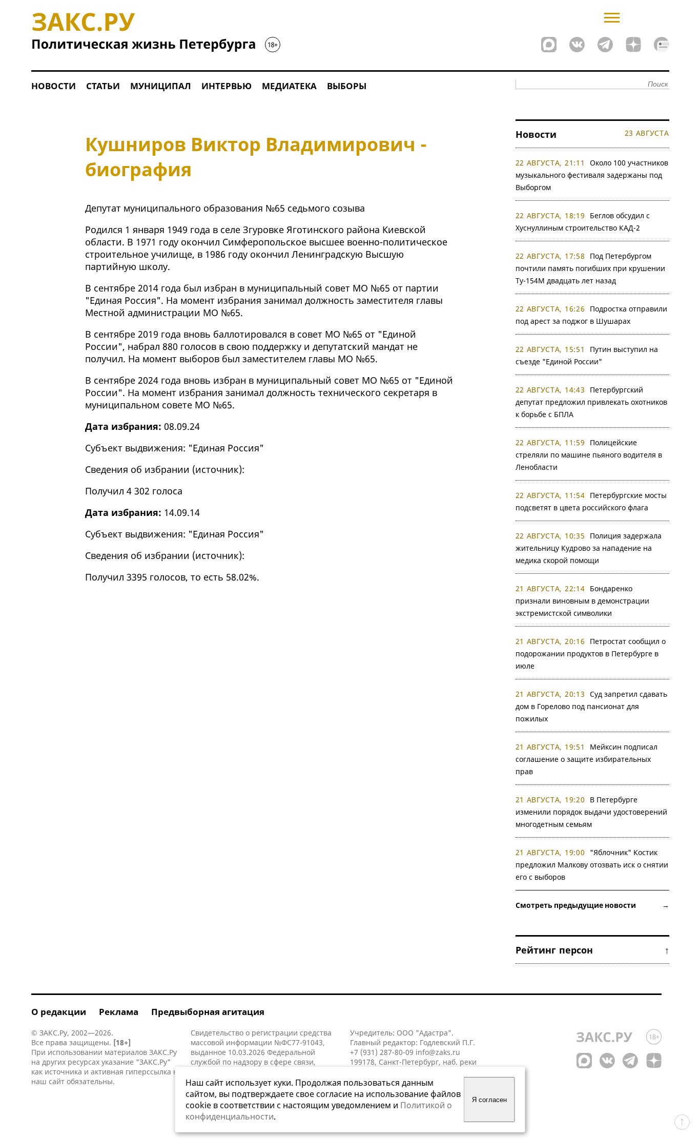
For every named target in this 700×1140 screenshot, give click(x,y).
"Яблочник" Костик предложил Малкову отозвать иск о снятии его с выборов (592, 864)
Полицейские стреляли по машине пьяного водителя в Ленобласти (589, 455)
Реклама (118, 1012)
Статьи (103, 86)
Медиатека (289, 86)
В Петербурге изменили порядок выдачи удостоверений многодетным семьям (591, 812)
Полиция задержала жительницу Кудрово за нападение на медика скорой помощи (589, 548)
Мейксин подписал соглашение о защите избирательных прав (587, 759)
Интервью (226, 86)
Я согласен (489, 1100)
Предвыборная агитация (207, 1012)
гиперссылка (148, 1071)
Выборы (346, 86)
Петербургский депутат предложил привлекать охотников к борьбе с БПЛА (591, 402)
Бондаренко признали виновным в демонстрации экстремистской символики (582, 601)
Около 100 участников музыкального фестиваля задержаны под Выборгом (592, 175)
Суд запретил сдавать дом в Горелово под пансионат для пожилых (592, 706)
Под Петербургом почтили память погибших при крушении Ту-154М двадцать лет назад (590, 268)
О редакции (58, 1012)
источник (217, 469)
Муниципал (160, 86)
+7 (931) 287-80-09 (382, 1052)
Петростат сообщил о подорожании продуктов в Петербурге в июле (591, 653)
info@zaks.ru (438, 1052)
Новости (53, 86)
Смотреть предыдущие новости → (592, 905)
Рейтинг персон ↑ (592, 950)
